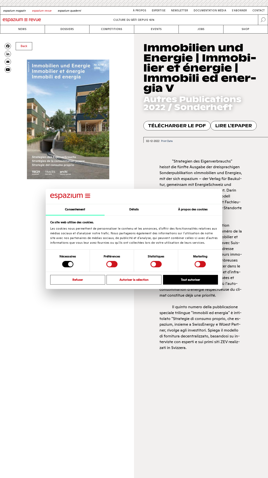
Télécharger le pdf (177, 126)
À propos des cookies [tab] (193, 209)
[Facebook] (8, 46)
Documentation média (210, 10)
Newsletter (179, 10)
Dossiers (67, 29)
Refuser (77, 280)
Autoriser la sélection (134, 280)
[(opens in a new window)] (8, 70)
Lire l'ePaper (233, 126)
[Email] (8, 62)
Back (24, 46)
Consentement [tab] (75, 209)
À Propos (139, 10)
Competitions (111, 29)
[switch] (112, 264)
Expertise (159, 10)
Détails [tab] (134, 209)
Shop (245, 29)
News (22, 29)
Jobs (201, 29)
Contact (259, 10)
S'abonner (239, 10)
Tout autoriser (190, 280)
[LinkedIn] (8, 54)
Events (156, 29)
